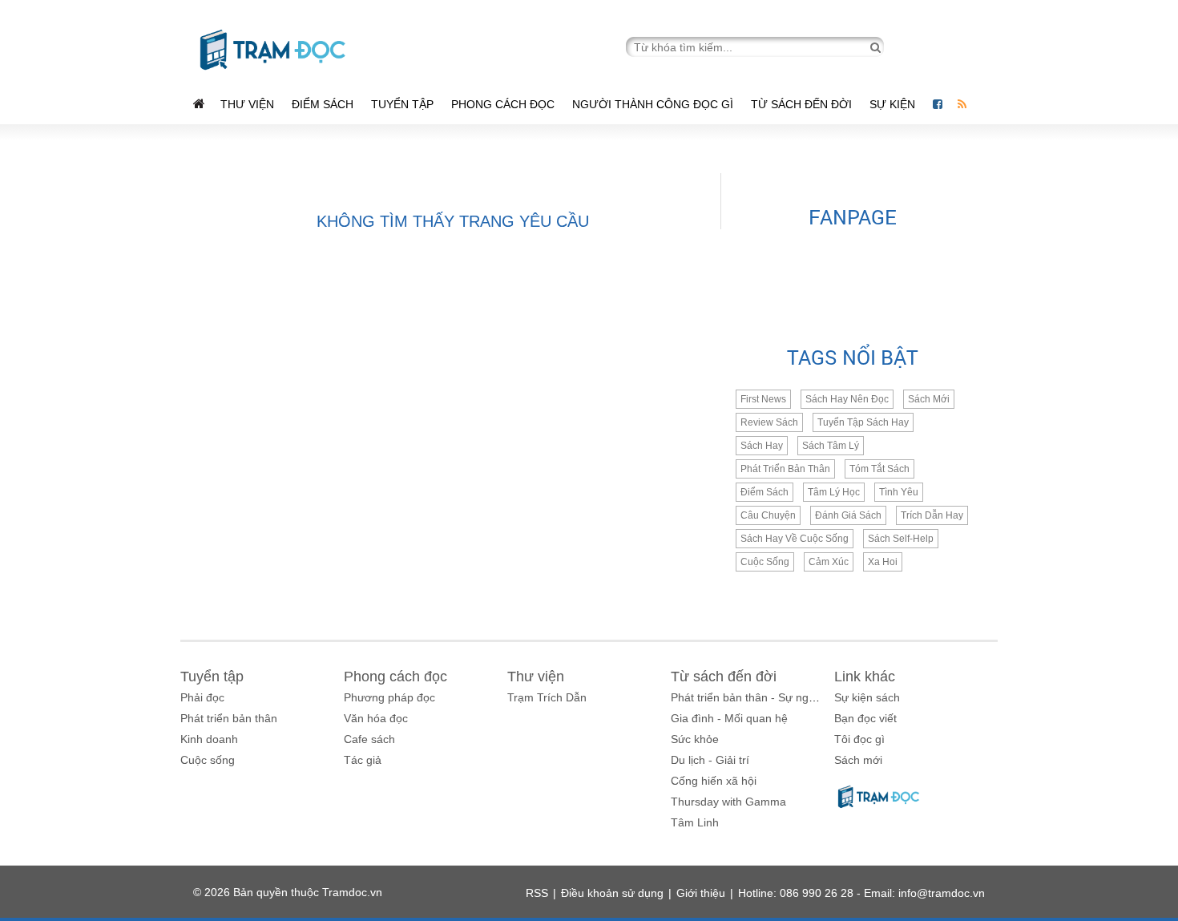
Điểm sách (322, 104)
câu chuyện (768, 515)
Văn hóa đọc (376, 718)
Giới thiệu (700, 893)
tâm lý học (834, 492)
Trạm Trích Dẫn (547, 697)
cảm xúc (829, 562)
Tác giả (362, 759)
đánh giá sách (848, 515)
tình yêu (898, 492)
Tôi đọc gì (859, 739)
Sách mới (929, 399)
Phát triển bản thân (228, 718)
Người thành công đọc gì (652, 104)
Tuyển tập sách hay (863, 422)
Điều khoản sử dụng (612, 893)
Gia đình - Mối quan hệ (729, 718)
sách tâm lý (830, 445)
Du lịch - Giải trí (710, 759)
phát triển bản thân (785, 469)
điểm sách (764, 492)
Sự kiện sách (867, 697)
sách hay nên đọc (847, 399)
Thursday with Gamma (728, 801)
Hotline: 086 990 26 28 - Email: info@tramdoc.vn (861, 893)
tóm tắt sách (879, 469)
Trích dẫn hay (932, 515)
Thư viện (247, 104)
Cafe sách (369, 739)
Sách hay (761, 445)
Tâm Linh (695, 822)
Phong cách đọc (503, 104)
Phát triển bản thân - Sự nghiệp (750, 697)
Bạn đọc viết (865, 718)
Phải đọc (202, 697)
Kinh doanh (209, 739)
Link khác (864, 677)
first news (763, 399)
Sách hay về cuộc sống (794, 538)
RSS (537, 893)
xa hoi (883, 562)
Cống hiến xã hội (713, 780)
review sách (769, 422)
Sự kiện (893, 104)
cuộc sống (764, 562)
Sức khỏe (695, 739)
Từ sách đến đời (801, 104)
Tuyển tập (402, 104)
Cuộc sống (207, 759)
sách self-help (901, 538)
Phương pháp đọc (389, 697)
